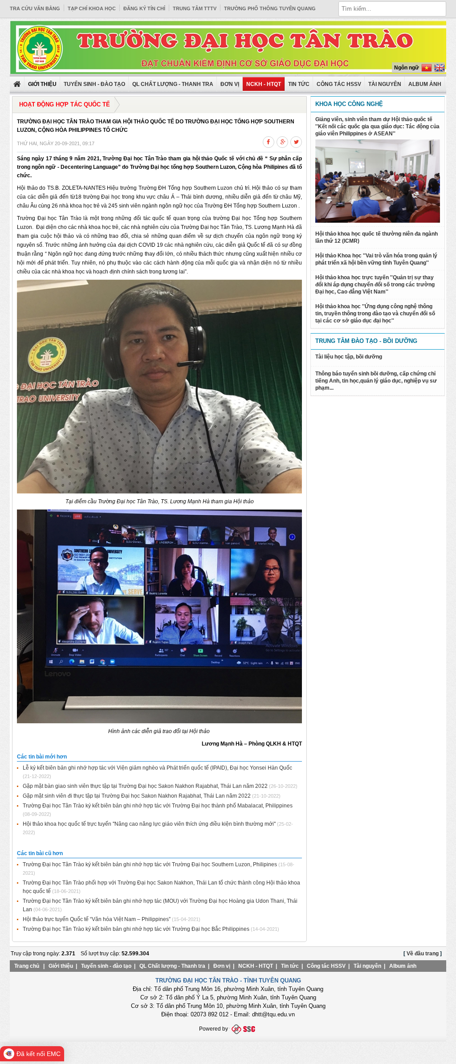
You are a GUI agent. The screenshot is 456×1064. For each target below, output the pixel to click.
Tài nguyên (384, 84)
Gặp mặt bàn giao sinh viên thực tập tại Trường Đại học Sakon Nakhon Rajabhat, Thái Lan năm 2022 (145, 786)
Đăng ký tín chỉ (144, 8)
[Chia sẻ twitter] (296, 140)
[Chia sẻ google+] (282, 140)
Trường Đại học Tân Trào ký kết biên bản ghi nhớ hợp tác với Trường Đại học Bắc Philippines (136, 929)
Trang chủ (26, 966)
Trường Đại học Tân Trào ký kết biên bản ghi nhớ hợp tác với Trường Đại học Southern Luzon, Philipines (150, 864)
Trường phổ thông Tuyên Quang (270, 8)
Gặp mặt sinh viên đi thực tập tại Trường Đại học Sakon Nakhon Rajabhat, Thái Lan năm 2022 (137, 796)
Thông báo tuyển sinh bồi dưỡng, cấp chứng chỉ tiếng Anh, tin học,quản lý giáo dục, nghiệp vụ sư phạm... (376, 381)
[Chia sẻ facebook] (268, 140)
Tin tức (298, 84)
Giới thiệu (61, 966)
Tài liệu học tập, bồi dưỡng (348, 357)
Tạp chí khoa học (92, 8)
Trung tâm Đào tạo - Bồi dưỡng (366, 341)
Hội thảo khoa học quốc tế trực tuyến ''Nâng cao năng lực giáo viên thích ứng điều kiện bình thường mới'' (149, 824)
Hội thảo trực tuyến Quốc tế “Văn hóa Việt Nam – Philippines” (97, 919)
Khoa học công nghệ (349, 104)
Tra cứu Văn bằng (35, 8)
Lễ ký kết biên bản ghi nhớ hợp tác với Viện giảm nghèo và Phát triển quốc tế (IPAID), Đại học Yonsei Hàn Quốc (157, 768)
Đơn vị (229, 84)
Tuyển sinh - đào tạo (94, 84)
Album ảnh (402, 966)
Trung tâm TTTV (194, 8)
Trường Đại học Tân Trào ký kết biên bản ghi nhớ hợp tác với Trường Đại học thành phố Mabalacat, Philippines (158, 806)
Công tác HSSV (339, 84)
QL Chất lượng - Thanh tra (172, 84)
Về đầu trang (423, 953)
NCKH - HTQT (263, 84)
